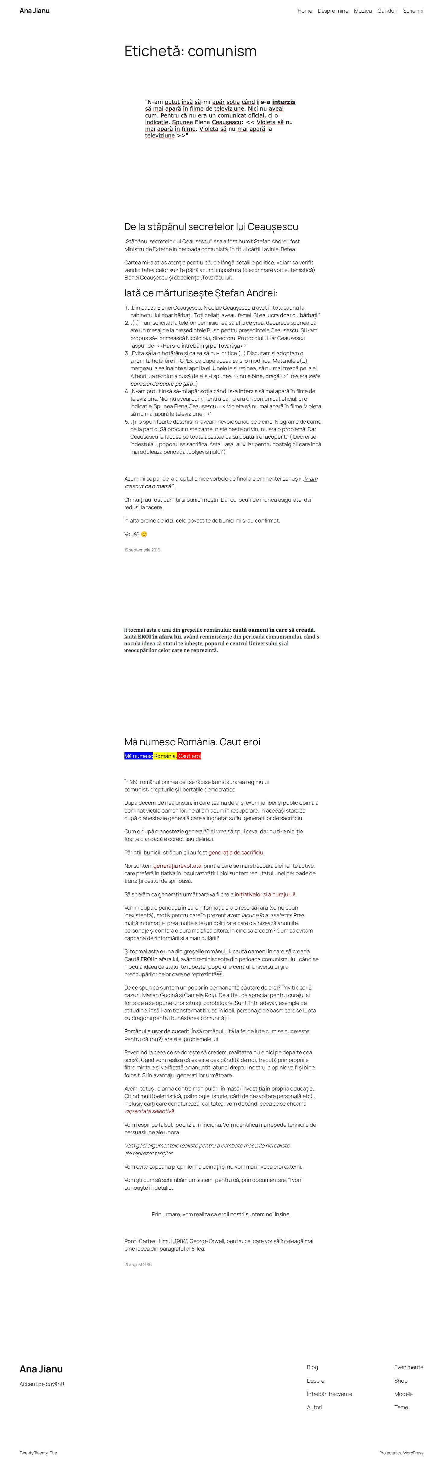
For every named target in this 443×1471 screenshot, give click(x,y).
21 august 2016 (138, 1264)
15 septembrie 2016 (142, 550)
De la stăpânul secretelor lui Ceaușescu (211, 226)
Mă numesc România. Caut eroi (192, 741)
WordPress (413, 1453)
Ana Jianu (35, 10)
